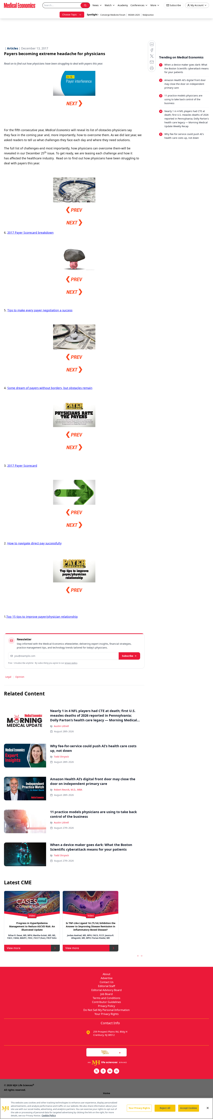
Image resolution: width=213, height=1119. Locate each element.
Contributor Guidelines (106, 1002)
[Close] (207, 1108)
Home (106, 1093)
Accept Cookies (188, 1108)
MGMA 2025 (134, 14)
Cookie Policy (49, 1115)
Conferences (137, 5)
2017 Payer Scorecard (22, 466)
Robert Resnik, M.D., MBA (68, 789)
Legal (8, 676)
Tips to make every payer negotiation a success (39, 310)
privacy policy (71, 663)
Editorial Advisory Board (106, 990)
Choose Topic (69, 14)
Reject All (165, 1108)
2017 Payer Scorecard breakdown (30, 233)
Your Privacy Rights (107, 1014)
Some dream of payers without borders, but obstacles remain (49, 388)
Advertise (106, 978)
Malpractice (148, 14)
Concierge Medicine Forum (112, 14)
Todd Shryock (61, 756)
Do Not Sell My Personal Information (106, 1010)
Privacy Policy (106, 1006)
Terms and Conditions (106, 998)
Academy (123, 5)
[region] (106, 1108)
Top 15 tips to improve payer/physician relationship (42, 617)
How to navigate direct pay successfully (34, 543)
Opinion (19, 676)
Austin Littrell (61, 726)
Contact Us (106, 982)
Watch (108, 5)
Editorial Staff (106, 986)
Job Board (106, 994)
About (106, 974)
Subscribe (127, 655)
